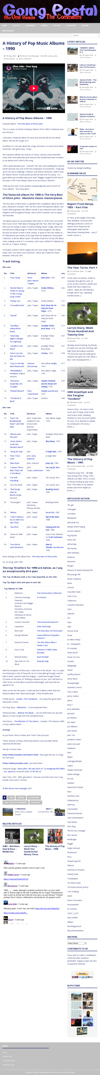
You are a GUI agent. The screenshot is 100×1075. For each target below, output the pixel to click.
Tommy (44, 391)
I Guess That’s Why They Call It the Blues (16, 470)
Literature (71, 25)
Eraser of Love (73, 657)
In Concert (41, 597)
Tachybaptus (72, 878)
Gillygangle (71, 665)
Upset (69, 896)
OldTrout (71, 804)
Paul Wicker (72, 822)
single (54, 363)
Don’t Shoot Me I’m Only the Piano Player (48, 308)
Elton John (45, 277)
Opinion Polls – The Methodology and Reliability (88, 82)
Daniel (13, 315)
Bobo (69, 583)
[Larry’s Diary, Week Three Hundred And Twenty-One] (82, 313)
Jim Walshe (72, 718)
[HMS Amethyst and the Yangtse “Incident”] (82, 378)
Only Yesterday (44, 626)
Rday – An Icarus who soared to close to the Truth (88, 131)
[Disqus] (34, 891)
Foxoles (70, 661)
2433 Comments (85, 72)
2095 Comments (85, 122)
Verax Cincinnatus (74, 900)
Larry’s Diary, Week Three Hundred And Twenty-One (80, 331)
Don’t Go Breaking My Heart (15, 421)
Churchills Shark (73, 592)
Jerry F (70, 705)
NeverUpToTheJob (75, 787)
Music (12, 58)
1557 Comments (85, 154)
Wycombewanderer (75, 930)
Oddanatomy (72, 800)
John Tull (71, 735)
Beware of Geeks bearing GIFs (80, 570)
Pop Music (35, 802)
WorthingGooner (74, 926)
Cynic (69, 609)
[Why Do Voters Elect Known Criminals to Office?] (72, 100)
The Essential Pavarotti (47, 622)
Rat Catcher (72, 835)
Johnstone (38, 470)
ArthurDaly (71, 544)
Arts (55, 56)
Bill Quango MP (73, 574)
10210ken (71, 513)
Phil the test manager (76, 830)
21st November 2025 (77, 466)
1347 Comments (85, 57)
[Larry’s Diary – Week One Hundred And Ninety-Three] (34, 836)
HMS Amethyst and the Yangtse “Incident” (80, 395)
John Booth (72, 731)
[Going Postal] (50, 21)
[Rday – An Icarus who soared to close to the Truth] (72, 132)
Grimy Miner (72, 679)
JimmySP (71, 713)
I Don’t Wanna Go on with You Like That (17, 520)
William (70, 922)
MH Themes (70, 1072)
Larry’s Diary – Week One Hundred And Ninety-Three (31, 850)
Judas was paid (73, 744)
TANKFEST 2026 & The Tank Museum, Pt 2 (88, 50)
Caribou (44, 353)
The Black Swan (74, 883)
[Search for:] (84, 35)
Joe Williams (72, 726)
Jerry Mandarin (73, 709)
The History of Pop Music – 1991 (79, 460)
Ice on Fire (50, 512)
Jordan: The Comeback (26, 699)
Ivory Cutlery (72, 692)
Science (44, 25)
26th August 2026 (87, 87)
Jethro (69, 700)
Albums (21, 797)
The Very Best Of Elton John (50, 631)
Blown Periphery (74, 579)
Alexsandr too (73, 522)
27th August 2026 (87, 55)
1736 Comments (85, 90)
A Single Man (51, 451)
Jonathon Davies (74, 739)
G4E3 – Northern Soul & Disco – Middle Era (11, 849)
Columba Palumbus (75, 605)
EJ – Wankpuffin (73, 644)
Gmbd (69, 670)
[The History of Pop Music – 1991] (82, 445)
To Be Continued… (55, 537)
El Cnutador (72, 648)
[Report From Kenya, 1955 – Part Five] (82, 189)
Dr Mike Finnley (73, 639)
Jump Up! (49, 463)
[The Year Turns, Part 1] (82, 253)
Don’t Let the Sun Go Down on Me (17, 356)
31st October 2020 (76, 271)
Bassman (71, 561)
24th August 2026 (87, 151)
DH (68, 618)
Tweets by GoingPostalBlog (79, 168)
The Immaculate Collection (49, 593)
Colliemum (71, 600)
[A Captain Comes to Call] (72, 149)
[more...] (77, 235)
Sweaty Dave (72, 874)
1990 (11, 797)
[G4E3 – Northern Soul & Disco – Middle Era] (12, 836)
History (56, 25)
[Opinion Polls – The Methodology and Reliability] (72, 83)
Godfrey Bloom (73, 674)
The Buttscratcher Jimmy (77, 887)
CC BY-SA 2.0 (35, 771)
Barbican (71, 557)
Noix (69, 791)
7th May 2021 (11, 56)
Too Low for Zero (53, 467)
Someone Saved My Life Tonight (16, 384)
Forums (85, 25)
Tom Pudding (73, 891)
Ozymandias (72, 809)
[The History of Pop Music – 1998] (55, 836)
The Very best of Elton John (44, 556)
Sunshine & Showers (76, 870)
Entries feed (7, 1056)
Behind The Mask (25, 713)
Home (4, 25)
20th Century (48, 56)
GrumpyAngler (73, 683)
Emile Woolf (72, 652)
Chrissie (70, 587)
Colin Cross (72, 596)
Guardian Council (74, 687)
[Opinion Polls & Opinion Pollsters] (72, 117)
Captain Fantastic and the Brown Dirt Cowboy (49, 384)
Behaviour (21, 707)
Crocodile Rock (17, 305)
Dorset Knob (72, 631)
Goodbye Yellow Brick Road (15, 328)
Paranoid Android (74, 813)
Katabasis (71, 748)
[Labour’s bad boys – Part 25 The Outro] (72, 68)
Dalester (70, 613)
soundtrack (53, 391)
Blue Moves (50, 441)
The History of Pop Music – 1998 (55, 847)
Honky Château (47, 288)
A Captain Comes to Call (88, 147)
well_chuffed (72, 917)
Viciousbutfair (73, 904)
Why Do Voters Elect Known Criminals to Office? (88, 99)
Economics (30, 25)
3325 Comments (25, 58)
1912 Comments (85, 139)
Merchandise (8, 31)
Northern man (73, 796)
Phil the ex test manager (16, 788)
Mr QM (70, 778)
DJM (69, 626)
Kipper (70, 757)
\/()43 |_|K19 (73, 913)
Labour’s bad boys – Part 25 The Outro (88, 66)
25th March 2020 (75, 402)
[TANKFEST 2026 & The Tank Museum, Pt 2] (72, 51)
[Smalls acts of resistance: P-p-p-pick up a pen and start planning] (82, 1031)
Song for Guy (17, 451)
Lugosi (70, 765)
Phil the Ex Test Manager (29, 56)
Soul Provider (43, 657)
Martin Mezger (73, 774)
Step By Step (43, 661)
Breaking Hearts (52, 489)
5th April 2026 (74, 338)
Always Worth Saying (76, 526)
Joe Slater (71, 722)
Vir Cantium (72, 909)
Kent (69, 752)
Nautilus (70, 783)
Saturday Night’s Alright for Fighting (16, 339)
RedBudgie (71, 839)
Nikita (13, 512)
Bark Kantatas (73, 552)
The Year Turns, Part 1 (82, 267)
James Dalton (73, 696)
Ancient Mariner (74, 531)
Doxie (69, 635)
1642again (71, 509)
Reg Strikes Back (52, 517)
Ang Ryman (72, 535)
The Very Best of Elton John (30, 124)
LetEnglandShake (74, 761)
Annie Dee (71, 539)
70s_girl (70, 505)
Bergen (70, 565)
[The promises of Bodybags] (88, 1022)
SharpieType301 (74, 861)
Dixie (69, 622)
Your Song (15, 277)
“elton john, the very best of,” (30, 768)
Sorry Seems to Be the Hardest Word (16, 444)
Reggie (70, 843)
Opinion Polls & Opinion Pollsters (87, 115)
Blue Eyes (15, 463)
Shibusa (70, 865)
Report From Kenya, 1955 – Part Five (80, 205)
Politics (16, 25)
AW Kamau (72, 548)
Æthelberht (71, 518)
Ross (69, 857)
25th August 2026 (87, 119)
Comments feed (9, 1060)
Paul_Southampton (75, 817)
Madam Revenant (74, 770)
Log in (5, 1052)
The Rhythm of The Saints (26, 721)
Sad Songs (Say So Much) (15, 492)
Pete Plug (71, 826)
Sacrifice (14, 527)
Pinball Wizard (17, 391)
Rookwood (72, 852)
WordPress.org (8, 1065)
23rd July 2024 (74, 211)
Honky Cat (15, 301)
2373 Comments (85, 107)
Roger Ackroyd (73, 848)
